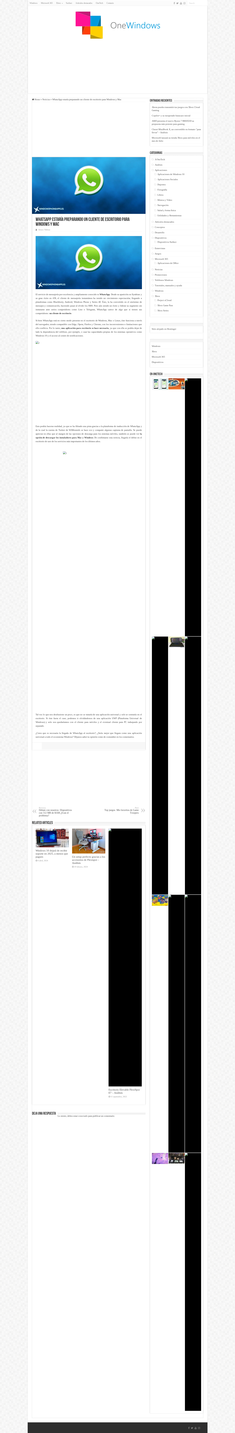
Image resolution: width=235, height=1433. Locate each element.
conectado (83, 1116)
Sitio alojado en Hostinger (164, 329)
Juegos (158, 253)
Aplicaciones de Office (168, 263)
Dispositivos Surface (167, 242)
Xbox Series (163, 310)
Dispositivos (161, 238)
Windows (34, 3)
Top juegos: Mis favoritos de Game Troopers (121, 810)
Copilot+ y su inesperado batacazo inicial (171, 115)
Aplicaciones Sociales (167, 179)
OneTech (99, 3)
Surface (69, 3)
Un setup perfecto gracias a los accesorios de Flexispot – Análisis (88, 859)
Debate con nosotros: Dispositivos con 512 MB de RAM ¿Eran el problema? (55, 812)
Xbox (157, 296)
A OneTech (160, 159)
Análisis (158, 164)
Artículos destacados (84, 3)
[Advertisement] (117, 66)
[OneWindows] (117, 25)
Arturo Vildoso (44, 230)
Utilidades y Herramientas (169, 215)
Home (37, 99)
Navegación (163, 205)
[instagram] (184, 3)
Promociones (161, 275)
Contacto (110, 3)
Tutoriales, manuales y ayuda (168, 285)
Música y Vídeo (164, 200)
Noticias (46, 99)
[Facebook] (174, 3)
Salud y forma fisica (166, 210)
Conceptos (160, 227)
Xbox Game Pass (165, 305)
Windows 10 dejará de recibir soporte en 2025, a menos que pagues (52, 853)
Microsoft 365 (47, 3)
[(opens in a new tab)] (125, 957)
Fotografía (162, 189)
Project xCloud (164, 300)
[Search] (205, 3)
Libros (160, 195)
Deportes (161, 184)
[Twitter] (177, 3)
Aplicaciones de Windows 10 (170, 174)
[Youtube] (181, 3)
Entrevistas (160, 248)
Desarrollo (159, 232)
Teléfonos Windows (164, 280)
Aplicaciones (161, 170)
